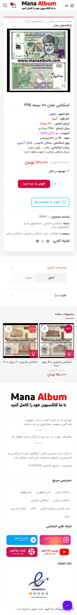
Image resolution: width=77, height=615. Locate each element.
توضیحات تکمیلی (57, 267)
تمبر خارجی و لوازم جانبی (55, 509)
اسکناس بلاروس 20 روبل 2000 (20, 362)
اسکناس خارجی (55, 21)
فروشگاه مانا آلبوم (54, 609)
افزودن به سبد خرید (34, 184)
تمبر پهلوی (26, 492)
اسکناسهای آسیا (34, 21)
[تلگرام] (37, 241)
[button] (70, 354)
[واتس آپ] (42, 241)
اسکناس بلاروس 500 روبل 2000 (56, 363)
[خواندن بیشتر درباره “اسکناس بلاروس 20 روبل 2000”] (34, 354)
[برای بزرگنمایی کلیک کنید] (63, 86)
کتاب (33, 509)
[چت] (67, 605)
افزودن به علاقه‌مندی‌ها (47, 202)
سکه (67, 517)
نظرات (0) (61, 295)
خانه (69, 21)
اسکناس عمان (13, 233)
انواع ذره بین (18, 509)
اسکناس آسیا (51, 233)
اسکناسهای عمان (62, 25)
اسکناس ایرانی (61, 500)
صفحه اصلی (62, 492)
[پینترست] (48, 241)
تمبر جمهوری (43, 492)
